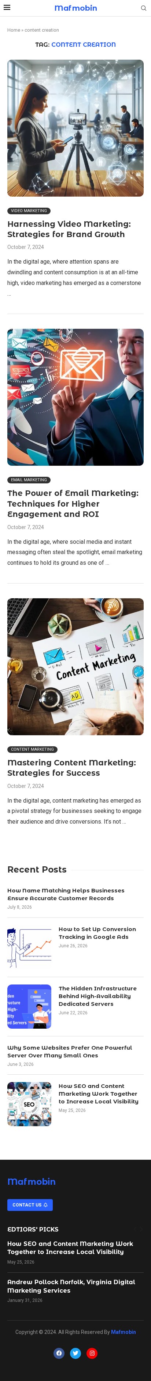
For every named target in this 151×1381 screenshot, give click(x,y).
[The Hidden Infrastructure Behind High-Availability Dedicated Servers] (29, 1006)
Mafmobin (31, 1182)
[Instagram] (91, 1353)
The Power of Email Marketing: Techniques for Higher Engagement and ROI (73, 504)
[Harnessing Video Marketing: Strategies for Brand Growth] (75, 128)
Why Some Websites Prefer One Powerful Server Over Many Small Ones (69, 1051)
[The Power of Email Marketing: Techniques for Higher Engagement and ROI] (75, 397)
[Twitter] (75, 1353)
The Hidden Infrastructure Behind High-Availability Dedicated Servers (98, 996)
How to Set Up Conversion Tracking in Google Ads (97, 933)
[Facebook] (59, 1353)
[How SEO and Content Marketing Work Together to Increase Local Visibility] (29, 1104)
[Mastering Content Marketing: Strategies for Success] (75, 666)
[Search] (143, 8)
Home (13, 30)
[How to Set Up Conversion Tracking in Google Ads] (29, 947)
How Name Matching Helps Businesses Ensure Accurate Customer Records (66, 894)
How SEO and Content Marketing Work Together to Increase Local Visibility (99, 1093)
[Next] (141, 1229)
